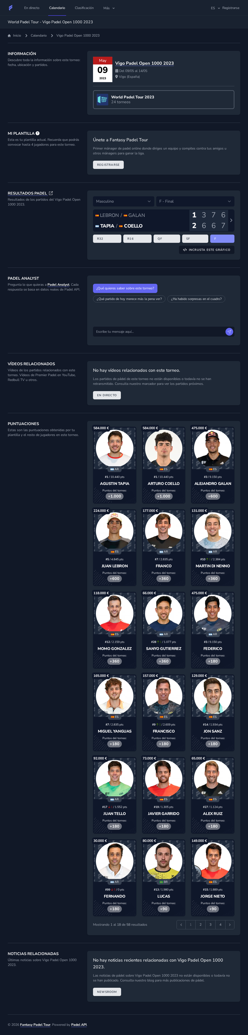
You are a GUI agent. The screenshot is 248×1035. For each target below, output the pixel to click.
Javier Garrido (163, 813)
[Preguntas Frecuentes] (37, 133)
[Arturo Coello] (164, 448)
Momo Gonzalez (115, 648)
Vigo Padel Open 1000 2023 (144, 63)
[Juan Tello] (114, 778)
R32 (100, 239)
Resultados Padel (28, 193)
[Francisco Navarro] (164, 696)
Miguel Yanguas (115, 731)
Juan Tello (114, 813)
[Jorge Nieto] (212, 861)
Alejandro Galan (212, 483)
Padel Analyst (58, 284)
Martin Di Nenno (213, 566)
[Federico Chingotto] (212, 613)
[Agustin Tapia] (114, 448)
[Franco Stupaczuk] (164, 531)
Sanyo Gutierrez (163, 648)
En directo (107, 395)
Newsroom (107, 992)
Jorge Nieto (213, 896)
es (213, 8)
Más (106, 8)
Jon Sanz (213, 731)
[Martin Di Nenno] (212, 531)
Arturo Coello (164, 483)
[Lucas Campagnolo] (164, 861)
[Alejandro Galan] (212, 448)
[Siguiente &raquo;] (229, 924)
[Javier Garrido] (164, 778)
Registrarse (108, 165)
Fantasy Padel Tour (35, 1024)
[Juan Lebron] (114, 531)
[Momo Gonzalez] (114, 613)
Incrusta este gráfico (209, 250)
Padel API (79, 1024)
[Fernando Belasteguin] (114, 861)
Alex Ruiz (212, 813)
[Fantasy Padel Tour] (11, 8)
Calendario (39, 35)
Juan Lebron (115, 566)
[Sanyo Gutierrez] (164, 613)
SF (188, 239)
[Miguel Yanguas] (114, 696)
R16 (130, 239)
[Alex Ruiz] (212, 778)
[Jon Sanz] (212, 696)
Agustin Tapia (114, 483)
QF (160, 239)
